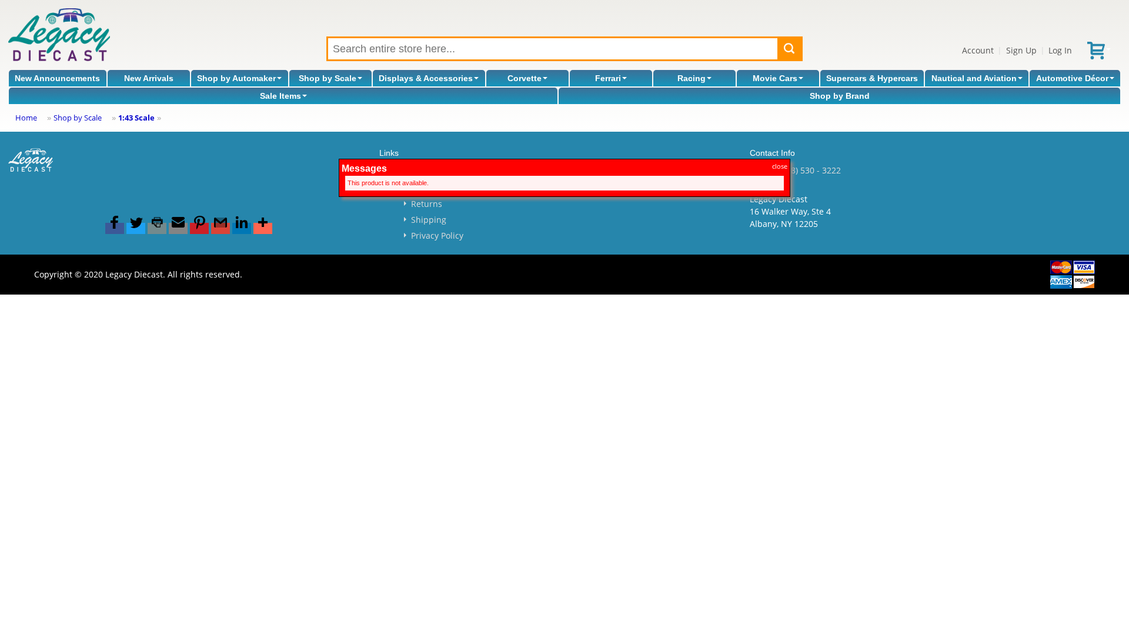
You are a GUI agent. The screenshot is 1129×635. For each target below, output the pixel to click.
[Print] (157, 228)
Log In (1060, 50)
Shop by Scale (327, 78)
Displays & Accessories (426, 78)
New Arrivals (148, 78)
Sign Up (1021, 50)
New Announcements (57, 78)
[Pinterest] (199, 228)
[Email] (178, 228)
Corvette (524, 78)
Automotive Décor (1072, 78)
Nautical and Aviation (974, 78)
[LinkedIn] (241, 228)
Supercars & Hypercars (872, 78)
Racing (691, 78)
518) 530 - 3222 (811, 170)
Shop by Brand (840, 96)
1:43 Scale (136, 117)
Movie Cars (775, 78)
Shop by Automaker (236, 78)
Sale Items (280, 96)
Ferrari (608, 78)
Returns (426, 203)
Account (978, 50)
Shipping (428, 219)
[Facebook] (114, 228)
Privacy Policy (437, 235)
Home (26, 117)
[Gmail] (220, 228)
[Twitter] (135, 228)
